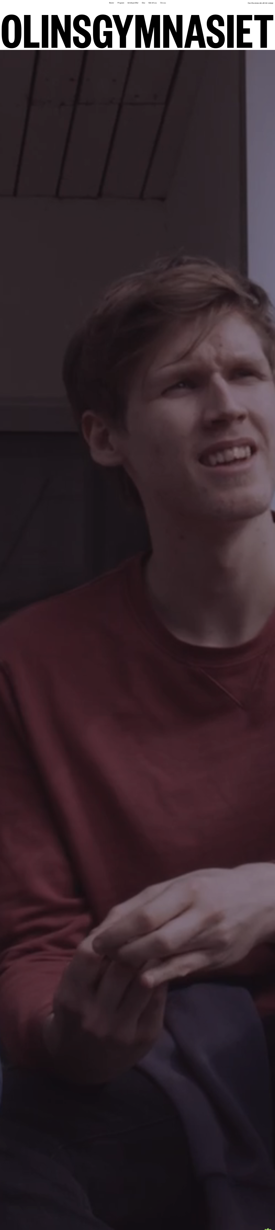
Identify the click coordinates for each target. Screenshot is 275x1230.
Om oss (163, 3)
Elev (143, 3)
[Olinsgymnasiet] (137, 31)
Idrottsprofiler (133, 3)
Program (121, 3)
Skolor (111, 3)
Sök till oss (152, 3)
